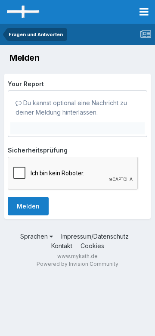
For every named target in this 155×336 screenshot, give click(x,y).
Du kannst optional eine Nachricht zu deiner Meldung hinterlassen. (71, 107)
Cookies (92, 245)
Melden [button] (28, 206)
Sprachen (35, 236)
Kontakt (61, 245)
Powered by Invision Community (77, 264)
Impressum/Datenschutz (95, 236)
